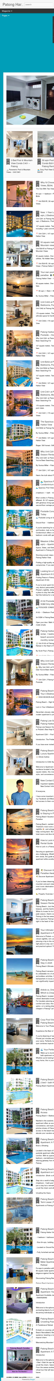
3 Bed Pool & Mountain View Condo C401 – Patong (22, 163)
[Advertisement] (27, 43)
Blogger (32, 1379)
